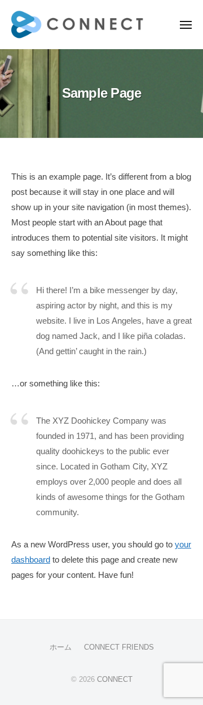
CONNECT (115, 679)
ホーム (61, 647)
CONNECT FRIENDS (119, 647)
